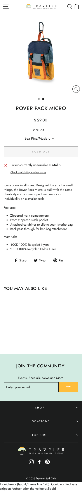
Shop (40, 407)
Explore (40, 435)
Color (39, 130)
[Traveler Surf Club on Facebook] (39, 463)
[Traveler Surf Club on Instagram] (31, 463)
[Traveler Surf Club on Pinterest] (47, 463)
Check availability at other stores (28, 172)
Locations (40, 421)
